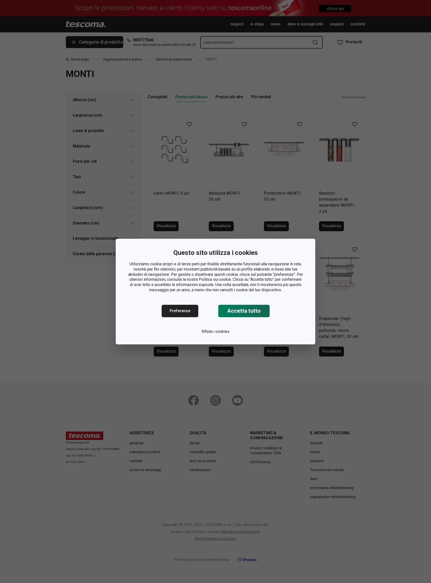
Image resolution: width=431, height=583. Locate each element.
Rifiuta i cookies (215, 331)
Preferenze (180, 310)
